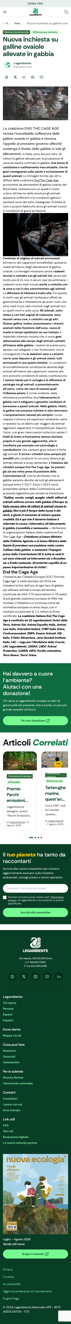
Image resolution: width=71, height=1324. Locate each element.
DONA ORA (35, 3)
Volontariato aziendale (18, 1083)
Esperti (7, 1014)
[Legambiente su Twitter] (23, 976)
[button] (35, 837)
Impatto (8, 1020)
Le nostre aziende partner (20, 1143)
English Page (11, 1298)
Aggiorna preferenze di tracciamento (27, 1291)
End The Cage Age (46, 180)
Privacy (8, 1269)
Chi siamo (9, 1003)
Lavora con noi (12, 1104)
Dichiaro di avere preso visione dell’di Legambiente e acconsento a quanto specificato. (36, 900)
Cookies (8, 1277)
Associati (9, 1056)
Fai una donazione (33, 720)
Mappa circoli (12, 1035)
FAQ (6, 1125)
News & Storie (18, 23)
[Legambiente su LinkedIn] (58, 976)
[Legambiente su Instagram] (35, 976)
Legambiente (17, 822)
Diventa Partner (13, 1077)
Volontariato (11, 1062)
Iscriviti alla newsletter (36, 912)
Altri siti (8, 1131)
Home (8, 23)
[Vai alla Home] (35, 12)
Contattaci (10, 1098)
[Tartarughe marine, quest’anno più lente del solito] (56, 790)
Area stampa (11, 1110)
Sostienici (9, 1051)
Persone (8, 1009)
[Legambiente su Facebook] (12, 976)
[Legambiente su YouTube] (47, 976)
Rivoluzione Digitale (16, 1137)
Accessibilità (11, 1284)
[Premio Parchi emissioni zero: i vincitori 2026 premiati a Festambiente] (20, 791)
